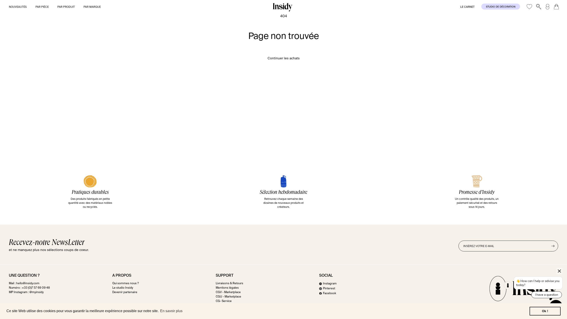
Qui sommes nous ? (125, 283)
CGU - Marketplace (228, 296)
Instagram (330, 283)
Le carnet (467, 7)
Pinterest (329, 288)
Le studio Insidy (122, 287)
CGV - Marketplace (228, 292)
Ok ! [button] (545, 311)
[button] (21, 7)
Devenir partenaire (124, 292)
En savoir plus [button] (171, 311)
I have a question (546, 294)
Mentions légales (227, 287)
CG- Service (224, 301)
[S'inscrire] (553, 246)
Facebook (329, 293)
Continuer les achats (284, 58)
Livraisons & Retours (229, 283)
